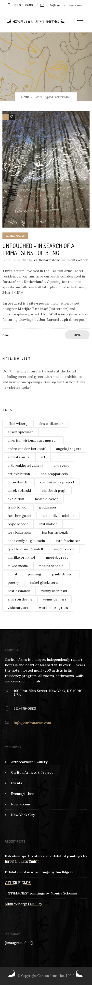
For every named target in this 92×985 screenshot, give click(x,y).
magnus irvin (64, 549)
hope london (18, 524)
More (5, 335)
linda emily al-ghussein (26, 541)
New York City (23, 815)
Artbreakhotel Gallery (29, 762)
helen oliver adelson (58, 515)
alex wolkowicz (51, 423)
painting (34, 574)
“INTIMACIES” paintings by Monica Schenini (41, 893)
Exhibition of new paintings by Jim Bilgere (39, 872)
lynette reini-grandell (25, 549)
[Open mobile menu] (82, 22)
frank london (18, 507)
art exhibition (19, 474)
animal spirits (19, 457)
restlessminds (19, 591)
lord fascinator (68, 541)
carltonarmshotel (47, 260)
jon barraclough (55, 532)
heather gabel (19, 515)
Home (25, 97)
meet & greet (57, 557)
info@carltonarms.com (64, 5)
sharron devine (20, 599)
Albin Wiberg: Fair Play (23, 904)
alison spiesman (20, 432)
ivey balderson (19, 532)
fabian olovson (46, 499)
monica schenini (52, 566)
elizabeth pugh (54, 490)
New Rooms (21, 804)
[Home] (35, 23)
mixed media (18, 566)
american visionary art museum (33, 440)
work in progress (53, 607)
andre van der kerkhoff (26, 448)
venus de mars (54, 599)
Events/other (22, 793)
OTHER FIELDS (18, 882)
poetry (13, 582)
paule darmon (63, 574)
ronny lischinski (54, 591)
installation (48, 524)
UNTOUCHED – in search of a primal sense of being (38, 249)
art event (61, 465)
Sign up (50, 382)
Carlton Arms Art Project (32, 772)
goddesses (48, 507)
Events (16, 783)
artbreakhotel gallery (25, 465)
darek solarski (19, 490)
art (42, 457)
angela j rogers (68, 448)
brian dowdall (18, 482)
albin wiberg (18, 423)
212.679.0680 (23, 5)
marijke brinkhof (21, 557)
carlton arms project (57, 482)
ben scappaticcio (54, 474)
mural (12, 574)
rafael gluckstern (44, 582)
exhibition (16, 499)
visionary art (18, 607)
